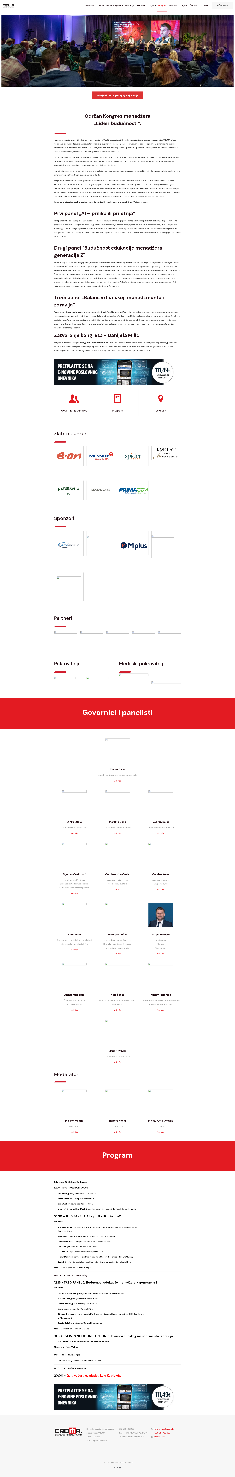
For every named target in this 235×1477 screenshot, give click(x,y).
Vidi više (117, 781)
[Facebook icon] (115, 1467)
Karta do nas (159, 1436)
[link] (117, 372)
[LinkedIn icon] (120, 1467)
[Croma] (8, 5)
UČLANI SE (222, 5)
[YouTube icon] (117, 1467)
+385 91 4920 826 (162, 1433)
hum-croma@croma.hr (164, 1429)
